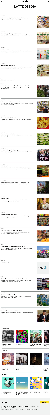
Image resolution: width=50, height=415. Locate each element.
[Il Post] (25, 1)
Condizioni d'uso (34, 406)
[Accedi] (48, 1)
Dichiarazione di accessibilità (8, 407)
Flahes (4, 351)
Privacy (15, 406)
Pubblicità (9, 406)
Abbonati (44, 402)
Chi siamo (3, 406)
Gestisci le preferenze (23, 406)
